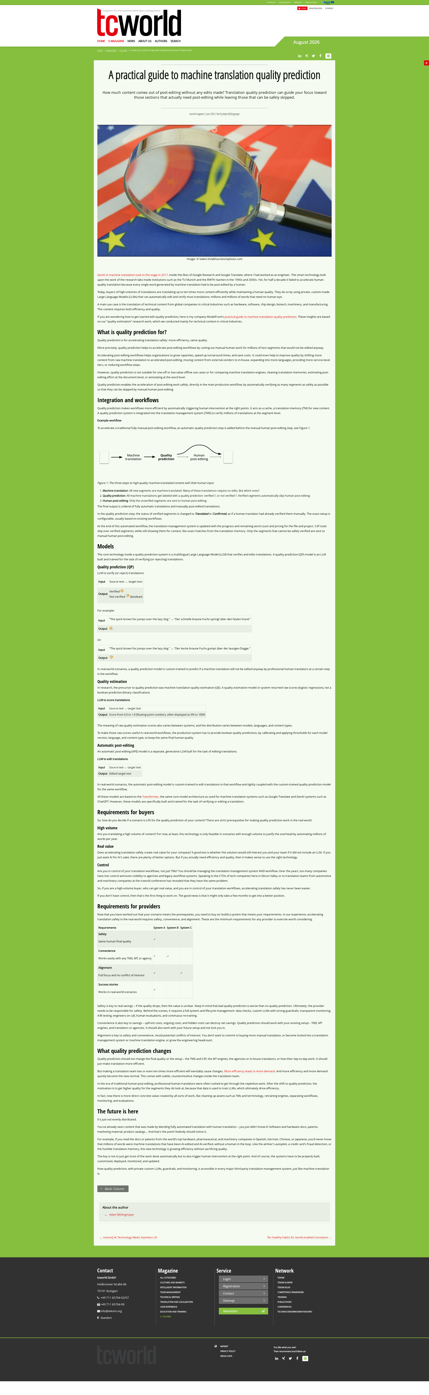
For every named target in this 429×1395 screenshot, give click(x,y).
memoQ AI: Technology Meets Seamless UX (128, 1237)
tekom (281, 1277)
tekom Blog (284, 1287)
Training (298, 2)
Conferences (285, 2)
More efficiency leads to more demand (249, 1071)
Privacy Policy (227, 1351)
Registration (315, 8)
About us (144, 41)
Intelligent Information (173, 1287)
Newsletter (230, 1311)
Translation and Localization (176, 1302)
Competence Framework (291, 1292)
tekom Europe (285, 1282)
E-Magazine (116, 41)
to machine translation (258, 317)
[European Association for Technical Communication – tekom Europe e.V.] (327, 3)
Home (101, 41)
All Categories (168, 1277)
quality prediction (285, 317)
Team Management (170, 1292)
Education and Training (173, 1311)
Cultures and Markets (172, 1282)
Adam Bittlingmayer (231, 114)
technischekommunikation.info (295, 1311)
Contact (329, 8)
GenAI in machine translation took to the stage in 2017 (132, 275)
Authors (161, 41)
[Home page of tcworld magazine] (139, 35)
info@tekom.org (111, 1311)
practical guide (234, 317)
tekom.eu (271, 2)
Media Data (226, 1356)
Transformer (150, 797)
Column (123, 50)
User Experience (168, 1306)
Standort (106, 1318)
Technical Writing (170, 1297)
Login (303, 8)
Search (176, 41)
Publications (311, 2)
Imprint (224, 1346)
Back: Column (114, 1188)
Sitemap (229, 1300)
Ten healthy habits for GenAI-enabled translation (299, 1237)
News (131, 41)
